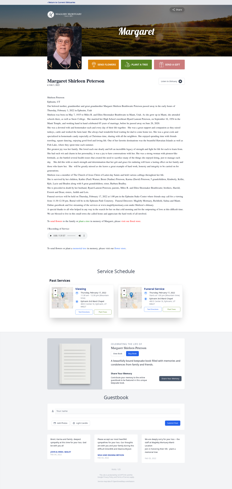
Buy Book (132, 353)
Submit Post (172, 423)
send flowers (56, 221)
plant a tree (84, 221)
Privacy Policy (108, 477)
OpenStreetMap (119, 481)
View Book (117, 353)
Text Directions (84, 312)
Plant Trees (103, 312)
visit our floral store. (131, 221)
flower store (120, 248)
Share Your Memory (170, 378)
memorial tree (79, 248)
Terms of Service (123, 477)
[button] (62, 295)
